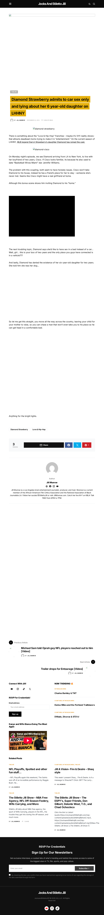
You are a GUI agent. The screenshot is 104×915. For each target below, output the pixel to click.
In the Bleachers (60, 689)
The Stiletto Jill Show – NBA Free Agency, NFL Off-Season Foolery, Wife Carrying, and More (29, 801)
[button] (10, 3)
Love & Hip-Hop (39, 429)
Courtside (58, 700)
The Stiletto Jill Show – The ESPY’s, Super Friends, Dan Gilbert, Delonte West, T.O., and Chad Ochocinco (73, 802)
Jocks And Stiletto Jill (52, 4)
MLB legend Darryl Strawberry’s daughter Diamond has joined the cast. (51, 142)
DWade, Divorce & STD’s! (67, 716)
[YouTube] (11, 689)
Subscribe (83, 868)
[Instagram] (18, 689)
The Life (14, 92)
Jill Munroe (52, 482)
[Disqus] (52, 535)
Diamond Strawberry (19, 429)
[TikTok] (24, 689)
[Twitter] (30, 689)
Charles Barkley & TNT (66, 693)
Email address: (14, 703)
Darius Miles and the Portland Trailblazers (75, 705)
